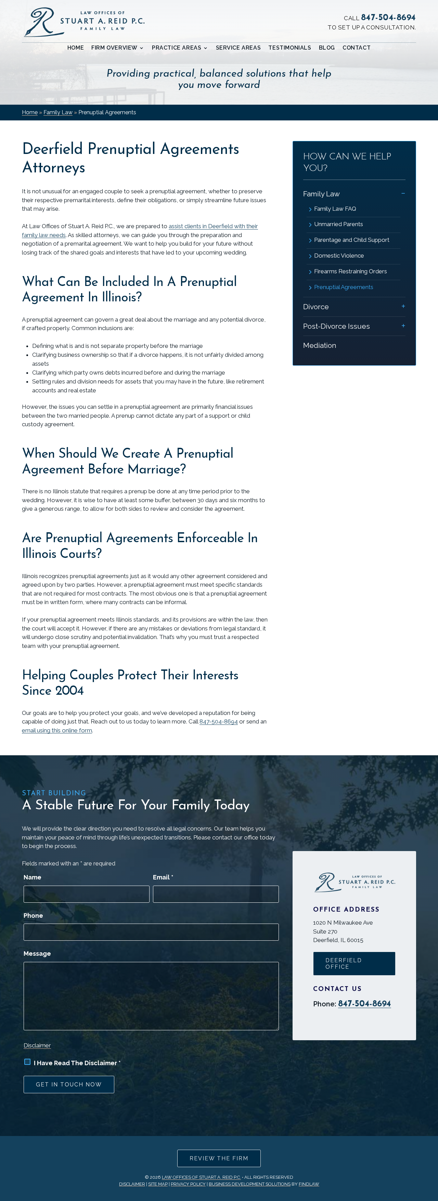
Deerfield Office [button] (343, 963)
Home (75, 48)
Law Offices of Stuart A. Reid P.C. (201, 1177)
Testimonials (289, 48)
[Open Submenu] (403, 193)
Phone (33, 915)
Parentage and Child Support (351, 239)
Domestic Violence (339, 255)
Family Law (321, 194)
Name (32, 877)
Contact (357, 48)
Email (163, 877)
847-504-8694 (388, 18)
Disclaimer (37, 1045)
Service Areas (238, 48)
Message (37, 953)
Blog (327, 48)
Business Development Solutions (250, 1184)
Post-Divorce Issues (336, 326)
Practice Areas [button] (176, 48)
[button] (431, 1151)
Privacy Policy (188, 1184)
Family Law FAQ (335, 208)
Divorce (316, 306)
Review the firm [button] (219, 1158)
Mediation (319, 345)
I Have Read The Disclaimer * (77, 1063)
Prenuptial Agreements (343, 287)
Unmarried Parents (338, 224)
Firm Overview (114, 48)
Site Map (158, 1184)
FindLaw (309, 1184)
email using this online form (57, 730)
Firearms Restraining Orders (350, 271)
